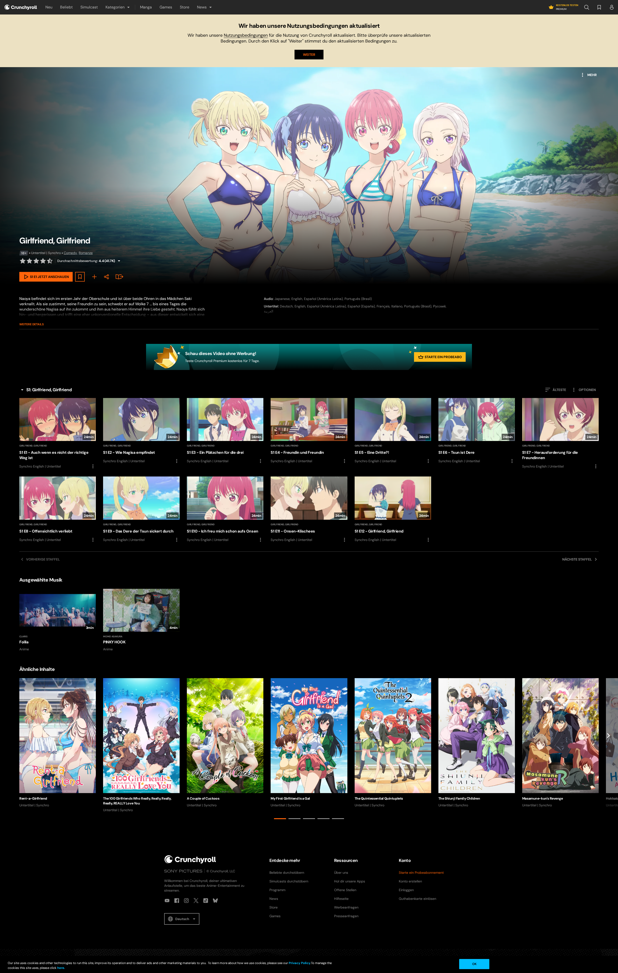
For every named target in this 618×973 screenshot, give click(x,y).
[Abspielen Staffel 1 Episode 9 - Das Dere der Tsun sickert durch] (141, 509)
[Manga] (118, 277)
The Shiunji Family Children (459, 798)
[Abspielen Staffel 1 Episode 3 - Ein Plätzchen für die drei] (225, 431)
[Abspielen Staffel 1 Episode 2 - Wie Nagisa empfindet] (141, 431)
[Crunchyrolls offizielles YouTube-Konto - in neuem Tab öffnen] (167, 900)
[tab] (280, 818)
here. (60, 968)
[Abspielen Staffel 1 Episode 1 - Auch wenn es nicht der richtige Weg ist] (57, 433)
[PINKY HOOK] (141, 620)
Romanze (86, 253)
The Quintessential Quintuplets (379, 798)
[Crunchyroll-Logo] (21, 7)
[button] (118, 7)
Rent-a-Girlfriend (33, 798)
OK (474, 964)
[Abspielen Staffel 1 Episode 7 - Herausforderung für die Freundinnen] (560, 433)
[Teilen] (106, 277)
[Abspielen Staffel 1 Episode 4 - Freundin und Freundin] (309, 431)
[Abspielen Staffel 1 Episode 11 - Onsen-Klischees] (309, 509)
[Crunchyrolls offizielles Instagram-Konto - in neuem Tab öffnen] (186, 900)
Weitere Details (31, 324)
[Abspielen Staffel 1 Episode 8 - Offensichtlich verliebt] (57, 509)
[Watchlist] (599, 7)
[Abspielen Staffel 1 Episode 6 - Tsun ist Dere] (476, 431)
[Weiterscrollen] (608, 749)
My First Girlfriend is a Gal (290, 798)
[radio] (22, 260)
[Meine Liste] (94, 277)
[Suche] (586, 7)
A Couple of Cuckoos (203, 798)
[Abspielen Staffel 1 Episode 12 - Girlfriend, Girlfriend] (393, 509)
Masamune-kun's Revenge (542, 798)
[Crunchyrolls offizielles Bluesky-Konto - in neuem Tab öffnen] (215, 900)
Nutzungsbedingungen (246, 35)
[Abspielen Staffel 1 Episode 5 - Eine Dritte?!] (393, 431)
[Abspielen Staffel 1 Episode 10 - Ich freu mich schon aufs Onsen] (225, 509)
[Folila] (57, 620)
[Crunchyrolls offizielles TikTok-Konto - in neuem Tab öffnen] (206, 900)
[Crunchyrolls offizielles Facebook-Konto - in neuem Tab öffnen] (177, 900)
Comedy (70, 253)
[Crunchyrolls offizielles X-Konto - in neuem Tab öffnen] (196, 900)
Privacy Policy (299, 963)
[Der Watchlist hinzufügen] (80, 277)
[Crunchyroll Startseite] (190, 859)
